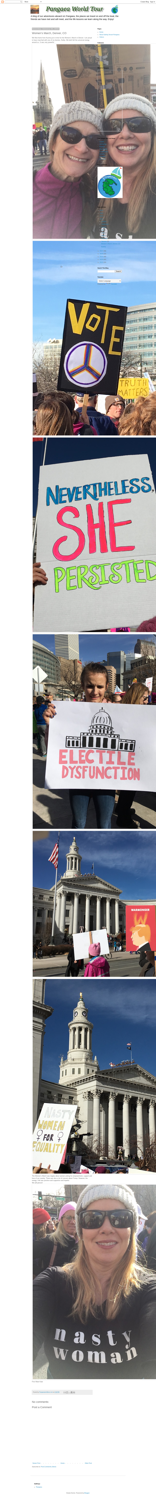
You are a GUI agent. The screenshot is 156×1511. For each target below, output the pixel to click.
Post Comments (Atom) (48, 1467)
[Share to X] (69, 1392)
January (104, 241)
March (103, 236)
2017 (101, 251)
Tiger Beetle (103, 149)
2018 (101, 219)
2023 (101, 213)
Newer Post (36, 1463)
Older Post (88, 1463)
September (105, 224)
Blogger (86, 1493)
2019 (101, 216)
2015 (101, 257)
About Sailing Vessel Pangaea (109, 35)
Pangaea (39, 1487)
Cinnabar (102, 156)
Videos (101, 37)
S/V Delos (102, 159)
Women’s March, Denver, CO (110, 244)
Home (63, 1463)
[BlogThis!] (67, 1392)
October (104, 221)
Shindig (101, 154)
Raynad (102, 147)
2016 (101, 254)
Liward (101, 142)
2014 (101, 259)
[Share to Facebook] (71, 1392)
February (104, 238)
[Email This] (64, 1392)
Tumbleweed (103, 151)
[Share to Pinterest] (74, 1392)
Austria (103, 247)
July (102, 230)
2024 (101, 210)
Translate (114, 284)
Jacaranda (102, 144)
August (103, 227)
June (103, 233)
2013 (101, 262)
